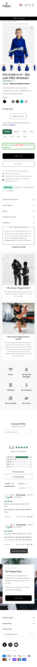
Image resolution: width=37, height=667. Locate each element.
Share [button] (8, 517)
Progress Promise (9, 217)
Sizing (5, 211)
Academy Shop (7, 623)
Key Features (8, 205)
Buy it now (18, 164)
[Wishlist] (29, 5)
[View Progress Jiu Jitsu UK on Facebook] (5, 645)
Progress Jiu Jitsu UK (11, 650)
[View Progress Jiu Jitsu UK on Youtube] (16, 645)
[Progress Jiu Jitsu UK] (7, 5)
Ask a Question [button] (19, 477)
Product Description (10, 199)
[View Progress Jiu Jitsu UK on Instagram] (10, 645)
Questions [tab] (21, 483)
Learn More (19, 598)
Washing (6, 223)
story (19, 590)
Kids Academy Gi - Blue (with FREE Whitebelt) (17, 509)
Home (4, 21)
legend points (23, 84)
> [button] (19, 551)
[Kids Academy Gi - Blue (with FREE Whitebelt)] (4, 67)
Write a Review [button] (19, 472)
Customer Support (8, 617)
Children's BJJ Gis (12, 21)
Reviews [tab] (7, 483)
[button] (28, 517)
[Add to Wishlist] (31, 28)
